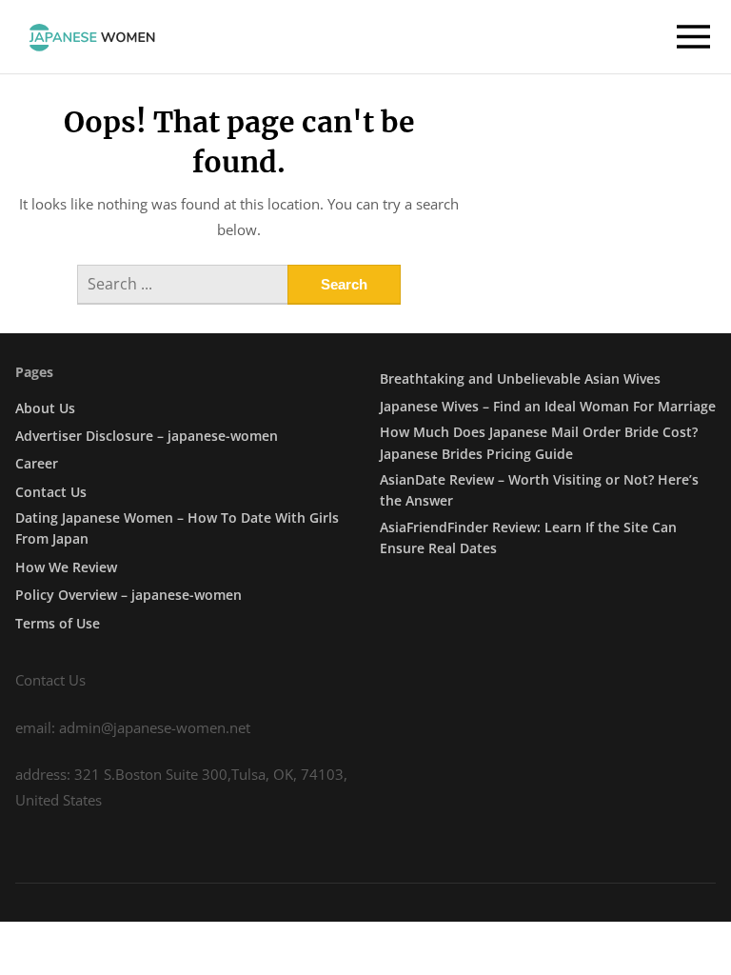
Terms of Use (57, 623)
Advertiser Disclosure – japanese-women (146, 436)
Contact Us (51, 492)
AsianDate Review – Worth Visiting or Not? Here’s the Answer (539, 489)
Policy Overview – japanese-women (128, 595)
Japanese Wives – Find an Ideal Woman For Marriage (548, 406)
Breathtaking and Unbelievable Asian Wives (520, 378)
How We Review (66, 567)
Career (36, 463)
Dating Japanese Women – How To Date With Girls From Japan (177, 527)
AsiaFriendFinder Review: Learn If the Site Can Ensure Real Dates (528, 537)
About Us (45, 408)
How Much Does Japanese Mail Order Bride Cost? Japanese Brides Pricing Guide (539, 442)
